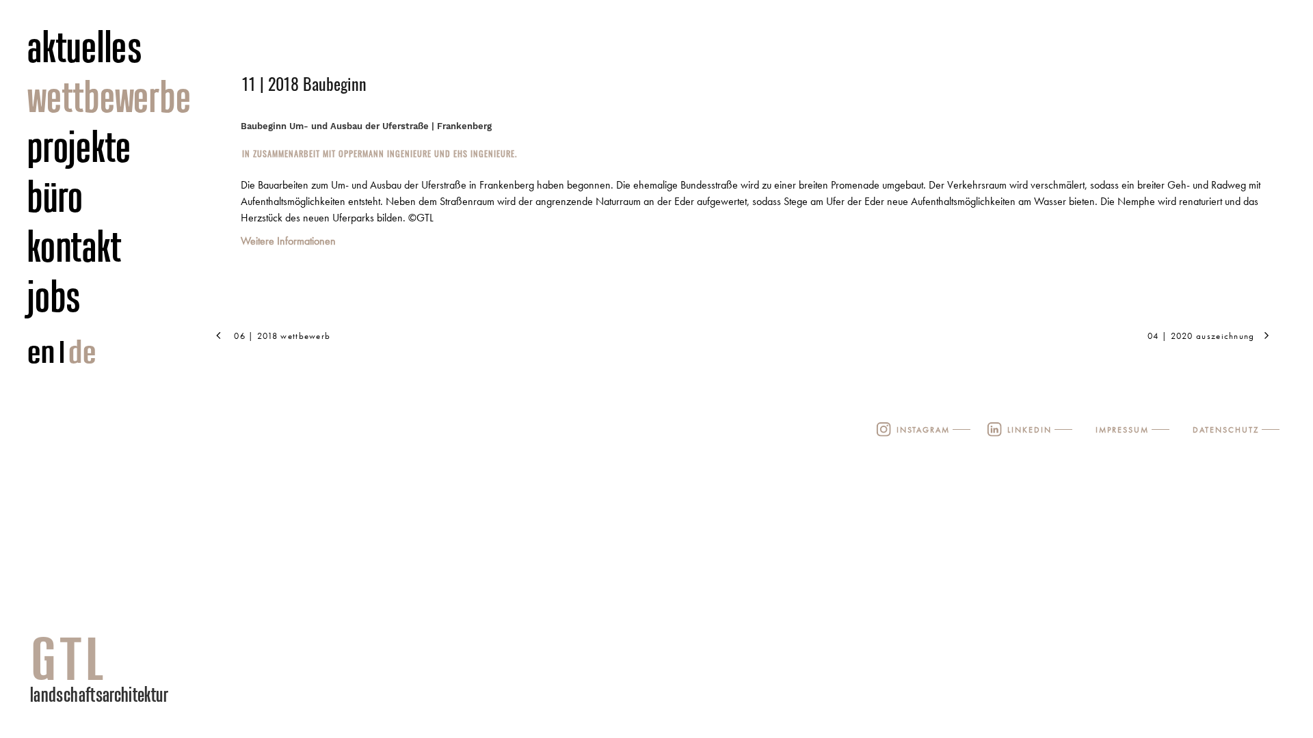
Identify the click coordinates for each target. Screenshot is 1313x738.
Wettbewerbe (109, 96)
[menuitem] (127, 47)
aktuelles (85, 46)
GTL (69, 658)
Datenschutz (1226, 429)
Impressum (1122, 429)
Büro (55, 196)
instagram (923, 429)
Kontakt (74, 246)
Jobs (54, 296)
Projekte (79, 146)
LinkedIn (1029, 429)
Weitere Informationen (288, 241)
